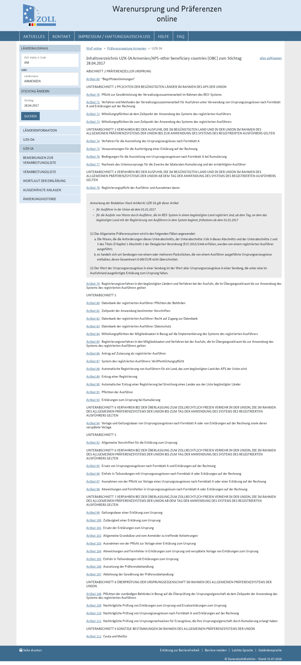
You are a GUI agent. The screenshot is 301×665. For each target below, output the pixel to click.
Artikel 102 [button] (93, 535)
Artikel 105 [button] (93, 558)
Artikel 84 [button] (93, 333)
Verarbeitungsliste (39, 171)
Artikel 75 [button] (93, 148)
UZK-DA (29, 139)
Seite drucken (32, 650)
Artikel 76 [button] (93, 156)
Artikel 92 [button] (93, 442)
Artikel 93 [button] (93, 399)
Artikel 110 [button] (93, 613)
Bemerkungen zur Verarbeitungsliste (39, 160)
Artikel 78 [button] (93, 187)
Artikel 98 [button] (93, 489)
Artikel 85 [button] (93, 341)
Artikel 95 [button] (93, 465)
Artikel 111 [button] (93, 620)
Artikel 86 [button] (93, 353)
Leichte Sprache (242, 650)
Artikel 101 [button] (93, 527)
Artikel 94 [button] (93, 423)
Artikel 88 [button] (93, 368)
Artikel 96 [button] (93, 473)
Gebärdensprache (270, 650)
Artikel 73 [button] (93, 121)
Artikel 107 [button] (93, 574)
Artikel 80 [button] (93, 302)
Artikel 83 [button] (93, 326)
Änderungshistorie (39, 198)
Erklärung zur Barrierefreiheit (179, 650)
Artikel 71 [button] (93, 101)
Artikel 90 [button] (93, 384)
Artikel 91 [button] (93, 391)
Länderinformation (40, 130)
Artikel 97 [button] (93, 481)
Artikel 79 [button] (93, 283)
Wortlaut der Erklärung (44, 180)
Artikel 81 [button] (93, 310)
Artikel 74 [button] (93, 140)
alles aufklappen (271, 57)
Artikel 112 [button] (93, 636)
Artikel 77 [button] (93, 164)
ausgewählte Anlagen (42, 189)
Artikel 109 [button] (93, 605)
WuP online (94, 48)
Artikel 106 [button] (93, 566)
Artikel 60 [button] (93, 78)
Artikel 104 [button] (93, 551)
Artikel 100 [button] (93, 520)
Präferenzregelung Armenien (126, 48)
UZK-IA (28, 148)
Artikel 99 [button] (93, 512)
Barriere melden (215, 650)
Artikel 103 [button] (93, 543)
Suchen (30, 116)
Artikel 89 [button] (93, 376)
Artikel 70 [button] (93, 94)
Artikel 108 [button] (93, 593)
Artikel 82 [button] (93, 318)
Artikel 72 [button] (93, 113)
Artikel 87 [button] (93, 361)
